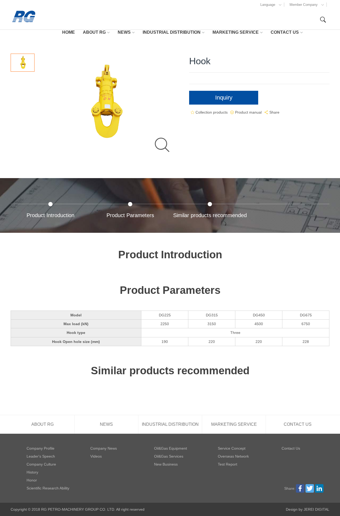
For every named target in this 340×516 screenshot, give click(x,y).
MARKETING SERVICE (235, 32)
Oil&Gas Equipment (170, 448)
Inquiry (223, 97)
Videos (96, 456)
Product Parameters (130, 215)
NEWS (124, 32)
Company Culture (41, 464)
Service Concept (231, 448)
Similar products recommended (210, 215)
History (32, 472)
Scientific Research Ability (48, 488)
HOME (68, 32)
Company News (103, 448)
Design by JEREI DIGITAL (307, 509)
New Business (166, 464)
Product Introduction (50, 215)
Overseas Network (233, 456)
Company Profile (40, 448)
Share (271, 112)
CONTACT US (285, 32)
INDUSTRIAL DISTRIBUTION (172, 32)
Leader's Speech (41, 456)
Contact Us (291, 448)
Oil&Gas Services (168, 456)
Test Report (227, 464)
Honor (32, 480)
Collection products (209, 112)
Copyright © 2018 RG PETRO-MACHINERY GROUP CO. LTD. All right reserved (77, 509)
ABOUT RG (94, 32)
